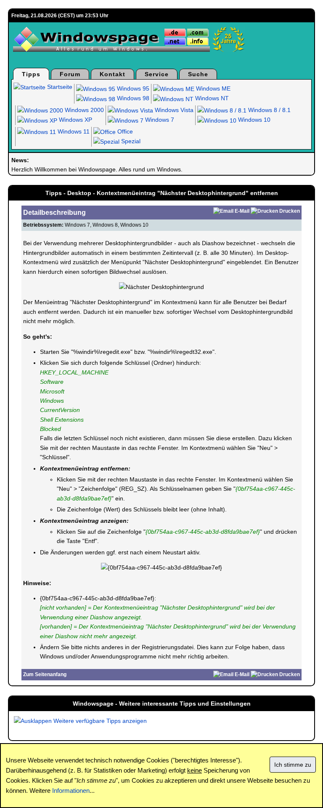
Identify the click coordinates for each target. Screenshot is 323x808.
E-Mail (242, 211)
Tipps (31, 74)
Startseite (58, 86)
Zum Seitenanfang (44, 674)
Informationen (71, 790)
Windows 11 (73, 131)
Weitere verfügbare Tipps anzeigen (99, 720)
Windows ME (212, 88)
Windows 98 (132, 98)
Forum (70, 74)
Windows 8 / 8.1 (268, 110)
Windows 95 (132, 88)
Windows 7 (158, 119)
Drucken (289, 211)
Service (157, 74)
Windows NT (211, 98)
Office (124, 131)
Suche (198, 74)
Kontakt (112, 74)
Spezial (129, 141)
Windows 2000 (83, 110)
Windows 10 (253, 119)
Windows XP (74, 119)
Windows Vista (173, 110)
